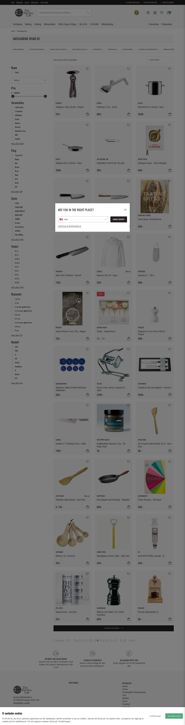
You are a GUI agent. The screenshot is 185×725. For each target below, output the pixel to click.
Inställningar (155, 716)
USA (66, 219)
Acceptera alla (174, 716)
